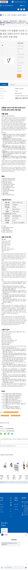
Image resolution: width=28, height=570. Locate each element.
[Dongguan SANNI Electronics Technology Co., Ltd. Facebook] (18, 9)
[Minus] (26, 535)
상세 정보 (4, 84)
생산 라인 (16, 504)
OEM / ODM (17, 506)
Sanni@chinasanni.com (20, 2)
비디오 (8, 15)
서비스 (11, 514)
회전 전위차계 (3, 504)
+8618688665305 (9, 428)
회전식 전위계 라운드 (15, 415)
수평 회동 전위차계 (5, 415)
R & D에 (16, 509)
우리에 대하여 (14, 15)
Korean (23, 5)
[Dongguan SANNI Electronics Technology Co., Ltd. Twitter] (21, 9)
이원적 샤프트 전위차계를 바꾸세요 (11, 412)
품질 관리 (24, 15)
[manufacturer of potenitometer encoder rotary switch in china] (9, 46)
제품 (5, 15)
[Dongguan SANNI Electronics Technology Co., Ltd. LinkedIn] (24, 9)
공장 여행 (20, 15)
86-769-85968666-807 (8, 5)
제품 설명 (12, 84)
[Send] (26, 567)
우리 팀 (11, 516)
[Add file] (2, 567)
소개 (11, 509)
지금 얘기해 (8, 22)
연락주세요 (2, 22)
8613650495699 (10, 431)
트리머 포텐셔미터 (4, 509)
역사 (11, 511)
